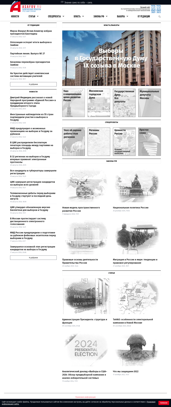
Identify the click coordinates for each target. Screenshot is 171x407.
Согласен (163, 403)
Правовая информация (85, 397)
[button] (33, 16)
